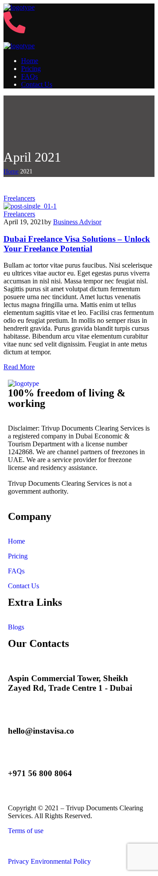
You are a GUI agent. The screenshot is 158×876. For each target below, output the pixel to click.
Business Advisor (77, 222)
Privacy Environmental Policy (49, 861)
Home (11, 171)
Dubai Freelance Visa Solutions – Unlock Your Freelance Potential (77, 243)
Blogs (16, 627)
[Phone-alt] (14, 31)
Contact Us (23, 586)
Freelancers (19, 198)
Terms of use (25, 830)
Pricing (18, 556)
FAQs (16, 571)
